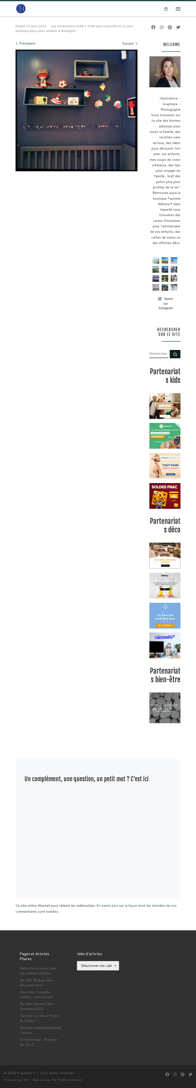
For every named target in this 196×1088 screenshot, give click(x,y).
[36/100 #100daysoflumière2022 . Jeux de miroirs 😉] (165, 287)
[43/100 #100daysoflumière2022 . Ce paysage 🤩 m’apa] (174, 260)
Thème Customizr (70, 1080)
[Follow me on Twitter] (178, 27)
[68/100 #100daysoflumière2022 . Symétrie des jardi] (165, 278)
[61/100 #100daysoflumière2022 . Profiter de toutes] (165, 260)
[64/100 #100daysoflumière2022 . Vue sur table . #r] (174, 269)
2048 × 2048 (85, 26)
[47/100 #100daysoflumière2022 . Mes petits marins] (165, 269)
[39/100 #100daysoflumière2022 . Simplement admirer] (155, 278)
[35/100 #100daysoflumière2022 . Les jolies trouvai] (174, 278)
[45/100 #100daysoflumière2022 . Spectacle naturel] (155, 269)
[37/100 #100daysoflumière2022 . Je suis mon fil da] (155, 260)
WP (26, 1080)
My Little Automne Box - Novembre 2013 (38, 1006)
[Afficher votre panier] (166, 8)
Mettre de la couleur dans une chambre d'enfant (38, 970)
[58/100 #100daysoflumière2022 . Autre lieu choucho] (174, 287)
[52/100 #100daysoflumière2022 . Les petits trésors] (155, 287)
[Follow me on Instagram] (161, 27)
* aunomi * (26, 1073)
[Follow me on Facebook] (153, 27)
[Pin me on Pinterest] (170, 27)
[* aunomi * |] (21, 8)
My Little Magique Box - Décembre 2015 (37, 982)
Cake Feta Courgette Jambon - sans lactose (36, 994)
